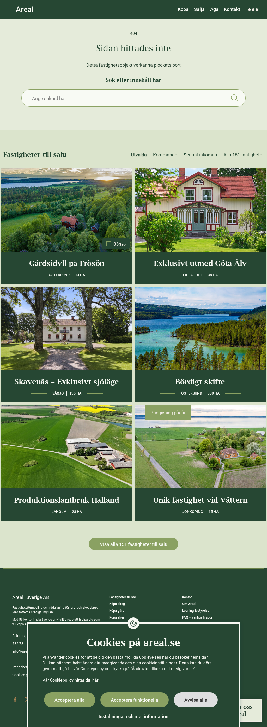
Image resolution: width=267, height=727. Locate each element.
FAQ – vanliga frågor (197, 617)
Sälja (199, 9)
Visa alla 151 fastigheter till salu (133, 544)
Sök (234, 98)
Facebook (15, 699)
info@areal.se (23, 651)
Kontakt (232, 9)
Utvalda (139, 154)
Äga (214, 9)
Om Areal (189, 604)
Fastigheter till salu (123, 597)
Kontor (187, 597)
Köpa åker (116, 617)
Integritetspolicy (25, 667)
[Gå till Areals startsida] (24, 9)
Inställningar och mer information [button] (133, 716)
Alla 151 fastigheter (243, 154)
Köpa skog (117, 604)
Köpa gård (116, 611)
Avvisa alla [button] (195, 700)
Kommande (165, 154)
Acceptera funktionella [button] (134, 700)
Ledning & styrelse (195, 611)
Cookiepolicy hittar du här (74, 680)
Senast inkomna (200, 154)
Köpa (183, 9)
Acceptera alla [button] (69, 700)
